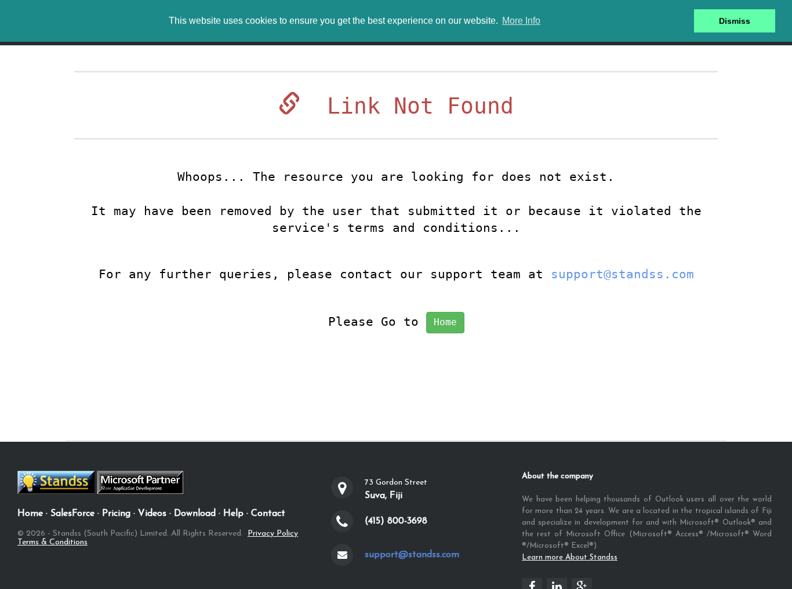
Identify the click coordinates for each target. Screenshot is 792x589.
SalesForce (72, 513)
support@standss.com (622, 274)
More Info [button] (521, 21)
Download (195, 513)
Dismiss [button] (734, 21)
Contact (268, 513)
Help (233, 513)
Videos (152, 513)
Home (445, 322)
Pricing (116, 513)
